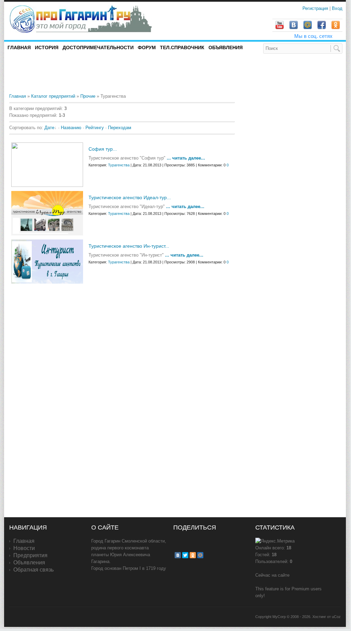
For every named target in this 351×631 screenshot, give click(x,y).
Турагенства (119, 165)
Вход (337, 8)
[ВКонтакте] (178, 555)
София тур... (103, 149)
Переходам (119, 127)
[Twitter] (185, 555)
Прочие (87, 96)
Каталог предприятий (53, 96)
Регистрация (315, 8)
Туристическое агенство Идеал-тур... (130, 197)
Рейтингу (94, 127)
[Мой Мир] (200, 555)
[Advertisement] (89, 73)
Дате (49, 127)
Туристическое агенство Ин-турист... (129, 246)
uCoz (336, 617)
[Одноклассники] (193, 555)
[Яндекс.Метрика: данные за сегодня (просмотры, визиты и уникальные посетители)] (275, 541)
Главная (17, 96)
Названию (71, 127)
